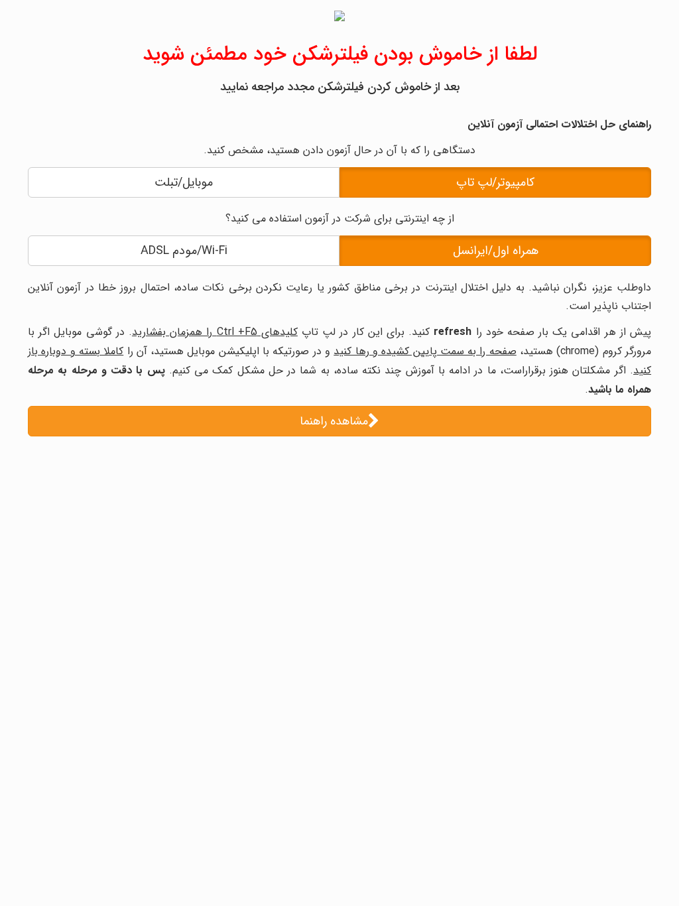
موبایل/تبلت (183, 182)
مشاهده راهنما (334, 421)
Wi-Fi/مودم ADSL (184, 250)
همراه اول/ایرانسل (495, 250)
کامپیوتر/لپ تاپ (495, 182)
